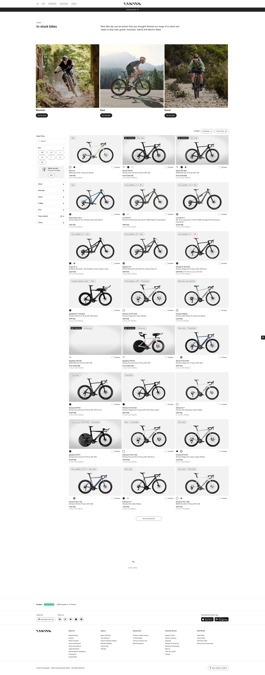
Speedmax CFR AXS (75, 361)
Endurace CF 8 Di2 (182, 455)
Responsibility (73, 635)
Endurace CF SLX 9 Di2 (129, 455)
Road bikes (200, 635)
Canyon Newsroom (75, 643)
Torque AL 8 (73, 267)
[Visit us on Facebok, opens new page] (60, 619)
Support (73, 4)
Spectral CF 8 (126, 267)
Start (51, 175)
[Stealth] (177, 451)
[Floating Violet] (74, 167)
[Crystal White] (177, 357)
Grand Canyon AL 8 (75, 218)
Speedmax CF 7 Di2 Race (77, 314)
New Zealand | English (219, 668)
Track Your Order (170, 651)
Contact (167, 654)
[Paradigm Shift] (132, 167)
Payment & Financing (172, 643)
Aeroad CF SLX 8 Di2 (182, 361)
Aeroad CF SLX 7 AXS (182, 502)
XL (60, 157)
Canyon (38, 22)
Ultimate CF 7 (180, 408)
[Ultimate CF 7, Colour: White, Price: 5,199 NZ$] (202, 387)
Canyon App (104, 646)
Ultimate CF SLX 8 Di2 (183, 267)
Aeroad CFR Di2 (127, 171)
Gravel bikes (201, 638)
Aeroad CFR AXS (181, 171)
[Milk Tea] (128, 498)
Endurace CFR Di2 (75, 408)
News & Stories (106, 635)
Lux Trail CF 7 (126, 218)
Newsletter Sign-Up (47, 619)
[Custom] (123, 167)
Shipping (168, 641)
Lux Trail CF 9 (180, 218)
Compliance (72, 654)
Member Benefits (106, 643)
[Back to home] (132, 3)
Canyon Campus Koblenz (109, 641)
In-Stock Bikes (137, 638)
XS (51, 152)
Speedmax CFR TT (74, 455)
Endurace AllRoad (181, 314)
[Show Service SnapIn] (263, 338)
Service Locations (170, 638)
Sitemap (103, 649)
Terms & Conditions (75, 646)
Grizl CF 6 (72, 171)
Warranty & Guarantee (172, 646)
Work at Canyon (74, 641)
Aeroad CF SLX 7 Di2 (75, 502)
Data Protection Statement (77, 651)
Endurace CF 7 (127, 502)
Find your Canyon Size (140, 641)
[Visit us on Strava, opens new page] (76, 619)
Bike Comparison (138, 643)
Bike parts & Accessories (205, 643)
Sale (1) (43, 141)
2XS (42, 152)
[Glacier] (128, 214)
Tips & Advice (105, 638)
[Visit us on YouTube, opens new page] (71, 619)
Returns (167, 649)
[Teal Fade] (74, 263)
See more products (149, 519)
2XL (42, 162)
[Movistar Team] (186, 167)
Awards (71, 638)
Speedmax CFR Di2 (128, 361)
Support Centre (170, 635)
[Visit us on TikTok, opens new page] (81, 619)
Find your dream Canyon (141, 635)
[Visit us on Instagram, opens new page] (65, 619)
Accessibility (73, 657)
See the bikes (42, 115)
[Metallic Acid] (181, 498)
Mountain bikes (202, 641)
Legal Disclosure (74, 649)
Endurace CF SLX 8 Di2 (129, 314)
